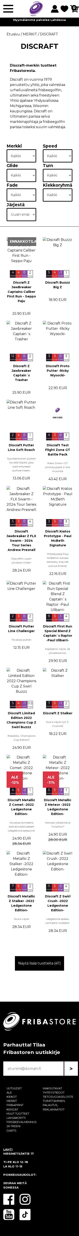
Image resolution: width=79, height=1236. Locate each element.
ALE (9, 1092)
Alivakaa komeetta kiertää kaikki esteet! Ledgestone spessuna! (21, 826)
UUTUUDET (14, 1088)
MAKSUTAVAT (52, 1088)
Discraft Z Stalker (57, 713)
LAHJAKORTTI (16, 1117)
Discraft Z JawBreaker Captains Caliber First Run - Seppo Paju (21, 292)
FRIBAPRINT (15, 1105)
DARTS (11, 1130)
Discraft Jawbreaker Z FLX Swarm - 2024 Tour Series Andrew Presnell (21, 540)
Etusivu (13, 34)
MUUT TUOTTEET (18, 1113)
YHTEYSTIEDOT (54, 1092)
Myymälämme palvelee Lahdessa (39, 20)
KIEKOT (12, 1096)
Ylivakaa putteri (21, 639)
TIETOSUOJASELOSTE (58, 1096)
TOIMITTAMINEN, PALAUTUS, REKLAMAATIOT (54, 1105)
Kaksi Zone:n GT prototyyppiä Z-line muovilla (57, 467)
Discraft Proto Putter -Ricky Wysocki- (58, 370)
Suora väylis (21, 919)
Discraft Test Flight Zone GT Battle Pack (57, 449)
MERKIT (12, 1101)
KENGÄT (12, 1109)
